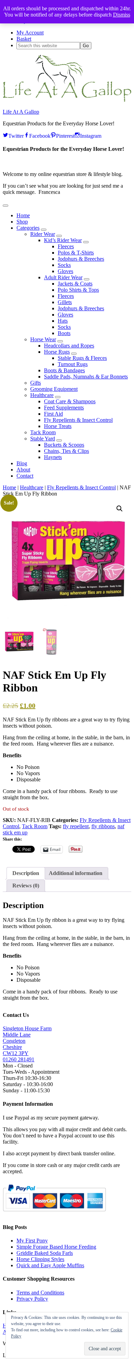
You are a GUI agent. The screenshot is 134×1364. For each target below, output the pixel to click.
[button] (5, 206)
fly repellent (76, 826)
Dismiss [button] (121, 15)
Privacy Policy (32, 1299)
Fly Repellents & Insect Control (81, 487)
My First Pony (32, 1240)
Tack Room (34, 826)
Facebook (40, 135)
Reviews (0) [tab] (25, 885)
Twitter (16, 135)
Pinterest (65, 135)
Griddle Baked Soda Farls (44, 1253)
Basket (23, 39)
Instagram (90, 135)
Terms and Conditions (40, 1292)
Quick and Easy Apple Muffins (50, 1265)
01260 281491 (18, 1059)
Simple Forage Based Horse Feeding (56, 1247)
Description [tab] (25, 873)
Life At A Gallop (21, 112)
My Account (30, 32)
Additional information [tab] (75, 873)
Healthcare (31, 487)
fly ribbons (103, 826)
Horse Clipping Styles (40, 1259)
